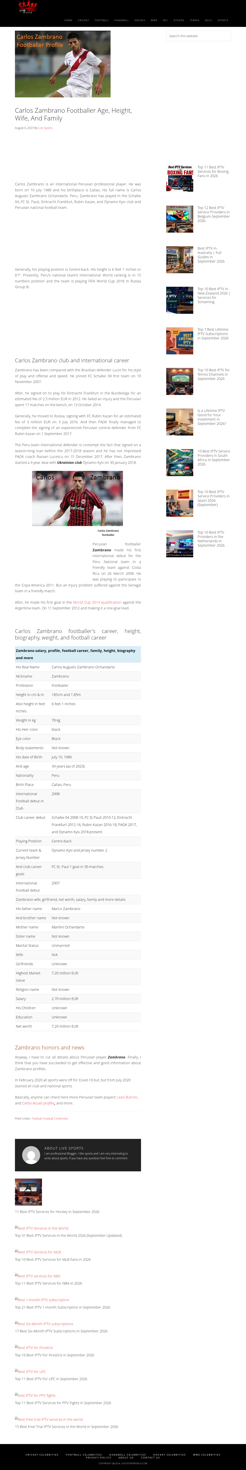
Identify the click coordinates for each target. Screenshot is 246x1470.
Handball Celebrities (127, 1455)
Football (37, 1118)
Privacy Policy (98, 1457)
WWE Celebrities (207, 1455)
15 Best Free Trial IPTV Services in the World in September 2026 (66, 1426)
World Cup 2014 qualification (97, 602)
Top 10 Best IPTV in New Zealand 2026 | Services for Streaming (214, 295)
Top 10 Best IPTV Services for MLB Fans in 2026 (53, 1259)
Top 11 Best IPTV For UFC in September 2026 (51, 1378)
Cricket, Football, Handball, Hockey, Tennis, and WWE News (47, 7)
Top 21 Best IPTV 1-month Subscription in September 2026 (62, 1307)
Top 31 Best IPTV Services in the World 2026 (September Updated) (68, 1235)
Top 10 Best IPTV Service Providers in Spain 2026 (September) (214, 498)
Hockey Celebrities (169, 1455)
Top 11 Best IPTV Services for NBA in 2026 (48, 1283)
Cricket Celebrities (42, 1455)
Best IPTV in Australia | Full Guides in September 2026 (211, 255)
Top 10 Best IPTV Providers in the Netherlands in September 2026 (211, 539)
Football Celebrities (55, 1118)
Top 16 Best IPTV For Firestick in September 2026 (54, 1355)
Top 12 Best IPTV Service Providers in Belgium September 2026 (214, 214)
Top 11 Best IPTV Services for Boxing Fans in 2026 (213, 171)
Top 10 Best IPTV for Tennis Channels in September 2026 (214, 374)
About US (126, 1457)
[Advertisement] (78, 157)
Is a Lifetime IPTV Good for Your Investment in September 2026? (212, 417)
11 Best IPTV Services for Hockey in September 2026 (57, 1211)
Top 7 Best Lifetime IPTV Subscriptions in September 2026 (213, 333)
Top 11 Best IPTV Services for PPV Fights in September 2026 (63, 1402)
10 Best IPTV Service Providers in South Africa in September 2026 (214, 458)
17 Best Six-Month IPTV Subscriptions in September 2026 (61, 1331)
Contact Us (150, 1457)
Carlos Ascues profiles (38, 1103)
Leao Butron (127, 1097)
